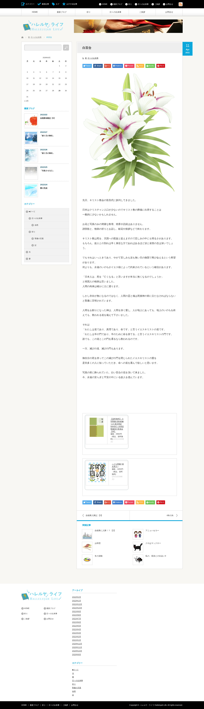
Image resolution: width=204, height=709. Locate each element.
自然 (36, 225)
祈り (89, 12)
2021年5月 (76, 626)
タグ (57, 4)
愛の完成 (43, 188)
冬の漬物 (98, 556)
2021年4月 (76, 629)
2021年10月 (77, 608)
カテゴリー (30, 4)
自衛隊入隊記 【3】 (95, 515)
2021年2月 (76, 637)
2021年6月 (76, 622)
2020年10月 (77, 651)
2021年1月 (76, 640)
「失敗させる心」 (47, 171)
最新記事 (45, 4)
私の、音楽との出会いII (155, 556)
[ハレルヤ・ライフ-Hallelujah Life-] (43, 26)
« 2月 (26, 101)
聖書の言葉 (39, 238)
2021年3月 (76, 633)
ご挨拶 (142, 12)
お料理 (98, 543)
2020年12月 (77, 644)
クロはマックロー (153, 543)
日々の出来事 (115, 12)
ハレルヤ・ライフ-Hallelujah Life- (153, 705)
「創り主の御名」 (47, 136)
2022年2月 (76, 597)
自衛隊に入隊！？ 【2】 (105, 530)
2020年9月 (76, 655)
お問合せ (169, 12)
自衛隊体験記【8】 (48, 118)
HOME (35, 12)
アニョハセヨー (152, 530)
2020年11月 (77, 647)
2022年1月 (76, 601)
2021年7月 (76, 619)
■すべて (32, 212)
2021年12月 (77, 604)
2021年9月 (76, 611)
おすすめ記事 (71, 4)
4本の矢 (170, 515)
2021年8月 (76, 615)
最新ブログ (62, 12)
